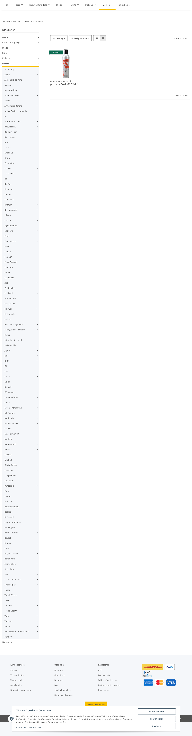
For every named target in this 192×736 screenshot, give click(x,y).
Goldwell (8, 293)
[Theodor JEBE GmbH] (6, 5)
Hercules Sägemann (13, 324)
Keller (7, 381)
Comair (7, 168)
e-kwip (7, 215)
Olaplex (8, 459)
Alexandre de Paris (13, 79)
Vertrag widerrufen (96, 704)
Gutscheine (7, 642)
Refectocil (9, 517)
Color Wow (9, 163)
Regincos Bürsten (12, 522)
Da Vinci (8, 184)
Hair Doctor (9, 303)
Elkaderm (8, 230)
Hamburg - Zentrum (63, 695)
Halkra (7, 319)
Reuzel (7, 538)
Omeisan (8, 470)
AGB (100, 670)
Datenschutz (35, 727)
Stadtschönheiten (62, 690)
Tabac (7, 590)
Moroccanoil (10, 444)
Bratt (6, 142)
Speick (7, 574)
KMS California (11, 397)
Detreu (7, 194)
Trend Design (10, 610)
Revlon (7, 543)
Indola (7, 335)
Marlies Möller (11, 423)
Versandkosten (17, 675)
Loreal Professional (13, 407)
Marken (6, 63)
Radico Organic (11, 506)
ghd (6, 282)
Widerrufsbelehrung (108, 680)
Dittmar (8, 204)
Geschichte (59, 675)
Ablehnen (156, 726)
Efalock (7, 220)
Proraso (8, 501)
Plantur (7, 496)
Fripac (7, 272)
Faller (7, 246)
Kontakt (14, 670)
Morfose (8, 439)
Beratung (58, 680)
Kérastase (9, 392)
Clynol (7, 158)
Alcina (7, 74)
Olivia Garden (10, 465)
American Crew (11, 95)
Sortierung (58, 38)
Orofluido (8, 480)
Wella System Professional (16, 631)
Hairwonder (10, 314)
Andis (7, 100)
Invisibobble (10, 345)
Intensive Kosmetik (13, 340)
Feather (8, 256)
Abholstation (16, 685)
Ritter (7, 548)
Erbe (6, 236)
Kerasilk (8, 387)
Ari (5, 116)
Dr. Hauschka (10, 210)
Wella (7, 626)
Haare (5, 37)
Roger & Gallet (11, 553)
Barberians (9, 137)
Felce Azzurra (10, 262)
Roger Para (9, 558)
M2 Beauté (9, 413)
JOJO (6, 361)
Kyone (7, 402)
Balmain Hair (10, 132)
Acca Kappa (9, 69)
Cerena (7, 147)
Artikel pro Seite (79, 38)
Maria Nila (9, 418)
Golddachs (9, 288)
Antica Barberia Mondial (15, 111)
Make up (6, 58)
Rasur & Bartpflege (11, 42)
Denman (8, 189)
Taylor (7, 600)
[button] (96, 38)
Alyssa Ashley (10, 90)
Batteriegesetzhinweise (109, 685)
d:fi (5, 178)
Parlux (7, 491)
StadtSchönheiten (12, 579)
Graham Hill (10, 298)
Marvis (7, 428)
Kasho (7, 376)
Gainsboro (9, 277)
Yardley (8, 636)
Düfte (4, 53)
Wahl (6, 616)
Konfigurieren (156, 719)
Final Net (8, 267)
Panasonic (9, 485)
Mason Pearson (11, 433)
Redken (8, 512)
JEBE (6, 355)
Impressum (21, 727)
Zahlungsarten (17, 680)
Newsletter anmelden (20, 690)
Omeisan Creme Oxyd (60, 81)
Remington (9, 527)
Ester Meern (10, 241)
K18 (6, 371)
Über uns (58, 670)
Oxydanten (11, 475)
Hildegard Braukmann (14, 329)
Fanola (7, 251)
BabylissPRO (10, 126)
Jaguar (7, 350)
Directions (9, 199)
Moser (7, 449)
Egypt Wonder (11, 225)
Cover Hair (9, 173)
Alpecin (8, 85)
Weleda (8, 621)
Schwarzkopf (10, 564)
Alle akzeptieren (156, 711)
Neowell (8, 454)
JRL (5, 366)
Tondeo (8, 605)
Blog (56, 685)
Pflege (5, 47)
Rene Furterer (11, 532)
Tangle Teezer (11, 595)
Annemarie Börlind (13, 106)
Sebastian (9, 569)
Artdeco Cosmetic (12, 121)
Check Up (8, 152)
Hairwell (8, 309)
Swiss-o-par (9, 584)
